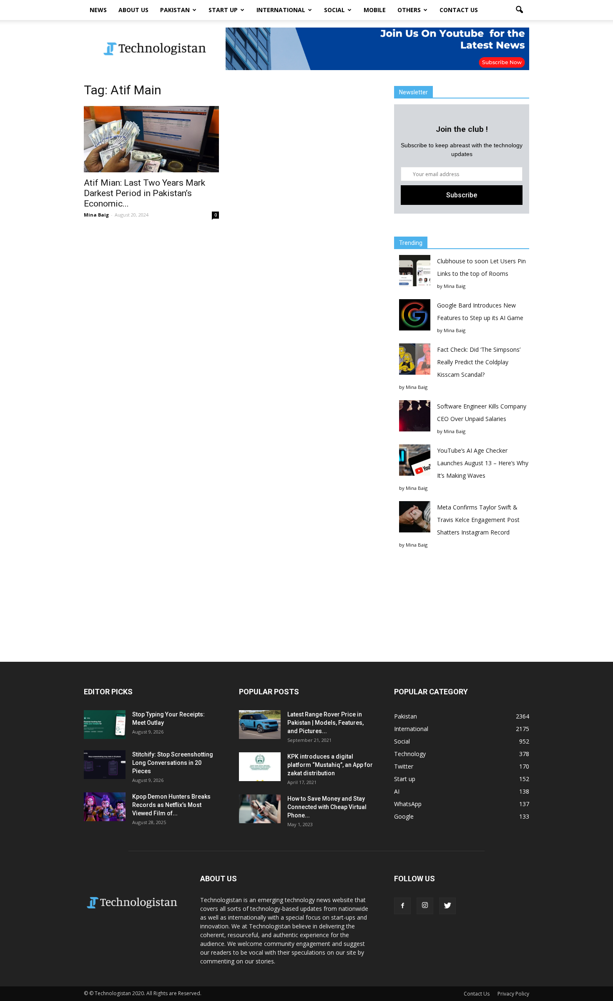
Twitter (403, 766)
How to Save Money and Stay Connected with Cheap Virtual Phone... (327, 807)
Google (404, 816)
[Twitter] (447, 906)
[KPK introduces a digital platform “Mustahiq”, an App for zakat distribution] (260, 766)
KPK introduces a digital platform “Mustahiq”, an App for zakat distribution (330, 765)
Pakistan (175, 10)
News (98, 10)
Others (409, 10)
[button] (519, 10)
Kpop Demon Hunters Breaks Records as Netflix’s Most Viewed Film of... (171, 805)
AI (396, 791)
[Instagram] (425, 906)
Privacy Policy (513, 993)
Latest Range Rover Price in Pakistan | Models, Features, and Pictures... (325, 722)
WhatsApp (408, 804)
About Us (133, 10)
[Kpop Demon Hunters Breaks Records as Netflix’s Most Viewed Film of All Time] (105, 806)
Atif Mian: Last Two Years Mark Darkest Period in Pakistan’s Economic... (144, 193)
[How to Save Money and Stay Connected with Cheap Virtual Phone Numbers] (260, 808)
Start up (223, 10)
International (280, 10)
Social (334, 10)
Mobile (375, 10)
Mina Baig (96, 215)
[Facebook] (402, 906)
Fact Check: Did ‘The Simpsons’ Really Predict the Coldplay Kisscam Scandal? (478, 361)
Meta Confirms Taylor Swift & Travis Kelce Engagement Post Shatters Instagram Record (478, 519)
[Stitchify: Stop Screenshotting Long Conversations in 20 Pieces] (105, 764)
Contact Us (459, 10)
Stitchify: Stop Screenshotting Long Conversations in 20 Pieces (172, 762)
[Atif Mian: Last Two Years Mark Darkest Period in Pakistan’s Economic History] (151, 139)
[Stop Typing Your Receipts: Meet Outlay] (105, 724)
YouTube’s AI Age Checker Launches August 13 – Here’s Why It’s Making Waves (482, 462)
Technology (410, 754)
